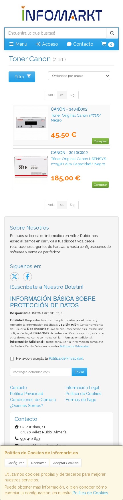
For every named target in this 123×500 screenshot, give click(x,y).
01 (62, 95)
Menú (20, 44)
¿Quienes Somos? (26, 405)
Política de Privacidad (75, 346)
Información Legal (82, 387)
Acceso (49, 44)
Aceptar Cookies (65, 463)
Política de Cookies (90, 493)
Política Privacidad (26, 393)
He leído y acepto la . (50, 358)
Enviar (79, 372)
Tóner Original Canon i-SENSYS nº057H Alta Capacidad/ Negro (78, 161)
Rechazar (38, 463)
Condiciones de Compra (33, 399)
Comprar (100, 141)
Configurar (16, 463)
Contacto (82, 44)
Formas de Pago (81, 399)
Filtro (19, 77)
